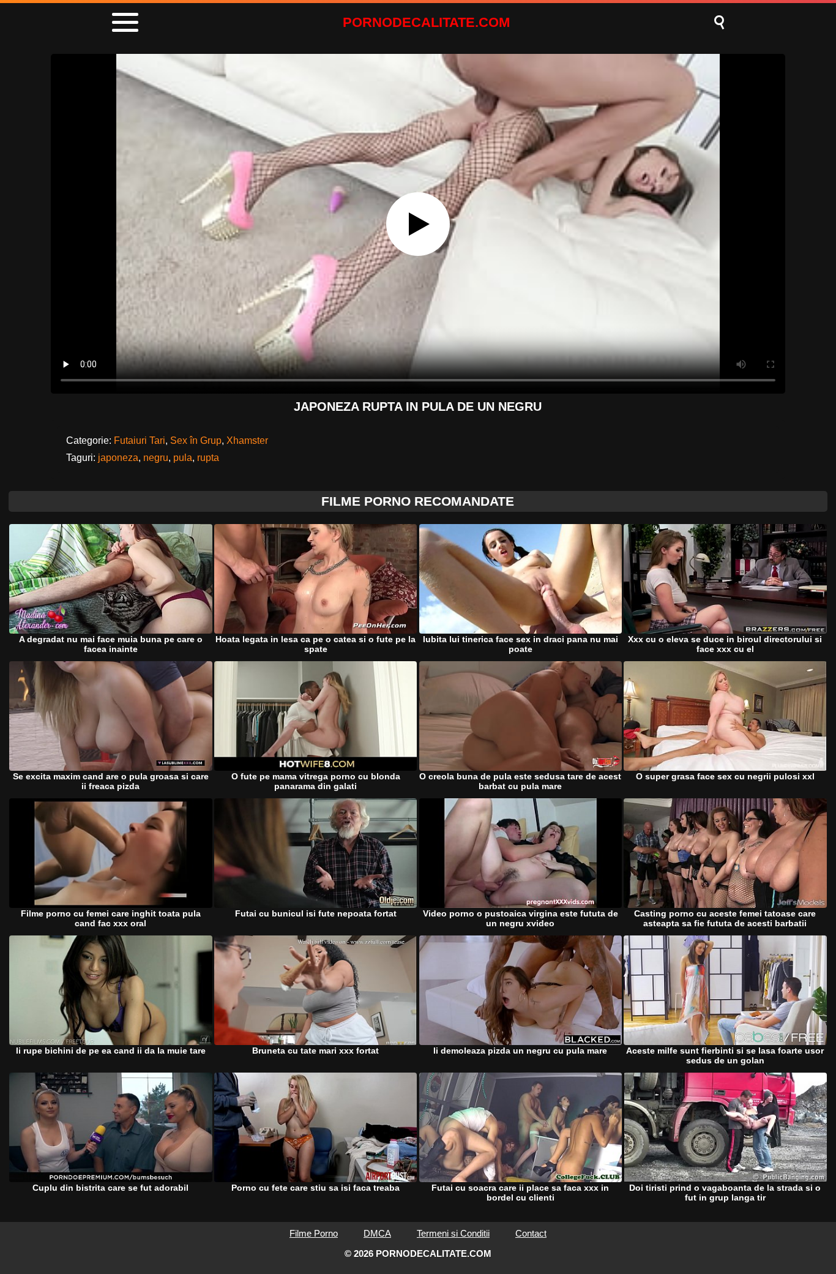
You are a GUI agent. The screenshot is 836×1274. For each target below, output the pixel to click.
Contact (531, 1233)
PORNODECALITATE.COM (426, 22)
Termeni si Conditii (453, 1233)
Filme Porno (313, 1233)
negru (155, 457)
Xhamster (247, 440)
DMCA (377, 1233)
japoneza (118, 457)
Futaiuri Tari (139, 440)
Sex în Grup (196, 440)
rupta (208, 457)
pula (182, 457)
